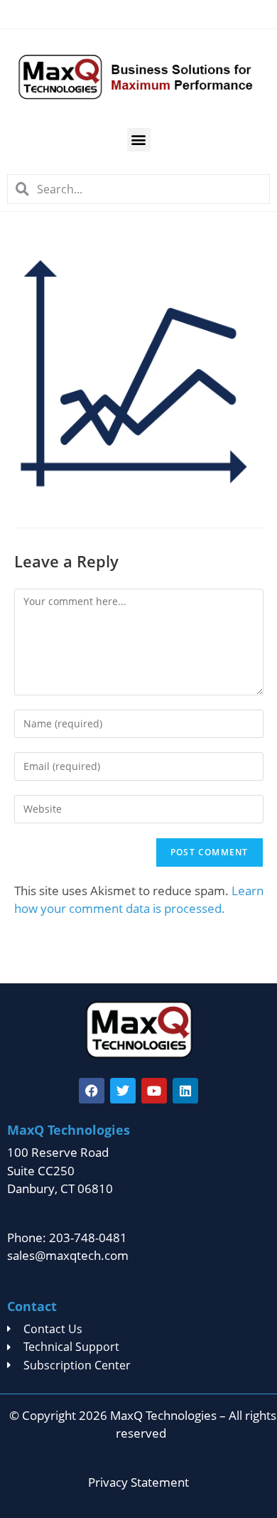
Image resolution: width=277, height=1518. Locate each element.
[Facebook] (91, 1090)
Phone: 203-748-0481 (67, 1237)
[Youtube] (154, 1090)
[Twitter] (123, 1090)
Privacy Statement (138, 1482)
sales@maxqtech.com (68, 1255)
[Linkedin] (185, 1090)
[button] (139, 139)
